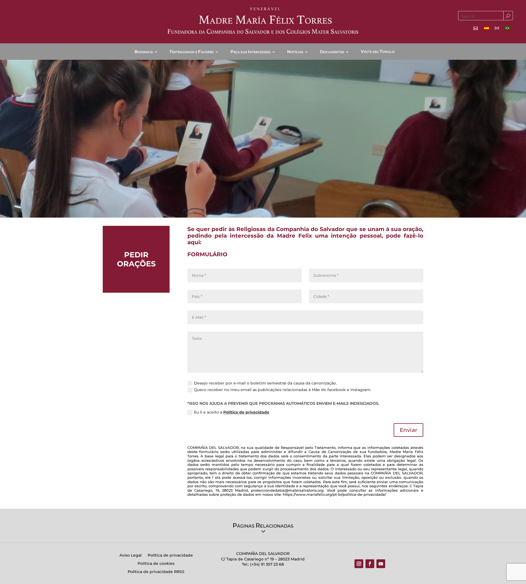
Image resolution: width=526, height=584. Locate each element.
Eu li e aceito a (231, 412)
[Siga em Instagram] (359, 563)
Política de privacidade (246, 412)
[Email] (475, 28)
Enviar (408, 430)
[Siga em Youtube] (380, 563)
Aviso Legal (130, 555)
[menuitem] (486, 28)
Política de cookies (156, 564)
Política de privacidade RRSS (156, 572)
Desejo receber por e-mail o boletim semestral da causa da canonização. (265, 383)
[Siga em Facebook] (369, 563)
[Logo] (263, 20)
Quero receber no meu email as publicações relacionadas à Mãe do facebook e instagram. (282, 389)
